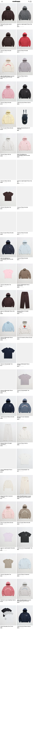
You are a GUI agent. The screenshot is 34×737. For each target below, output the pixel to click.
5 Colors (5, 286)
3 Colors (22, 103)
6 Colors (5, 155)
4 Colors (22, 259)
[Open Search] (29, 1)
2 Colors (5, 25)
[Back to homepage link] (16, 1)
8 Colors (5, 103)
